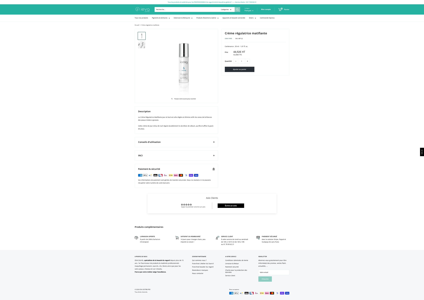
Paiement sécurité (232, 267)
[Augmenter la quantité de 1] (247, 61)
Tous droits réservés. (141, 292)
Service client (230, 275)
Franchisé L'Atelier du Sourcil (203, 263)
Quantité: (228, 61)
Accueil (137, 25)
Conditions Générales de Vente (236, 260)
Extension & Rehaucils (182, 18)
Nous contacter (197, 273)
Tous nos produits (141, 18)
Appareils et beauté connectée (233, 18)
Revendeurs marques (200, 270)
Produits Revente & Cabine (206, 18)
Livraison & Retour (232, 263)
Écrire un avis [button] (231, 205)
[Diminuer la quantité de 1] (235, 61)
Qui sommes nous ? (199, 260)
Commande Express (267, 18)
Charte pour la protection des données (236, 271)
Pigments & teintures (160, 18)
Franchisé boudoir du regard (202, 267)
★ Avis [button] (422, 152)
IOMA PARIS (228, 38)
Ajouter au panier (239, 69)
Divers (251, 18)
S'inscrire (265, 279)
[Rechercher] (237, 9)
